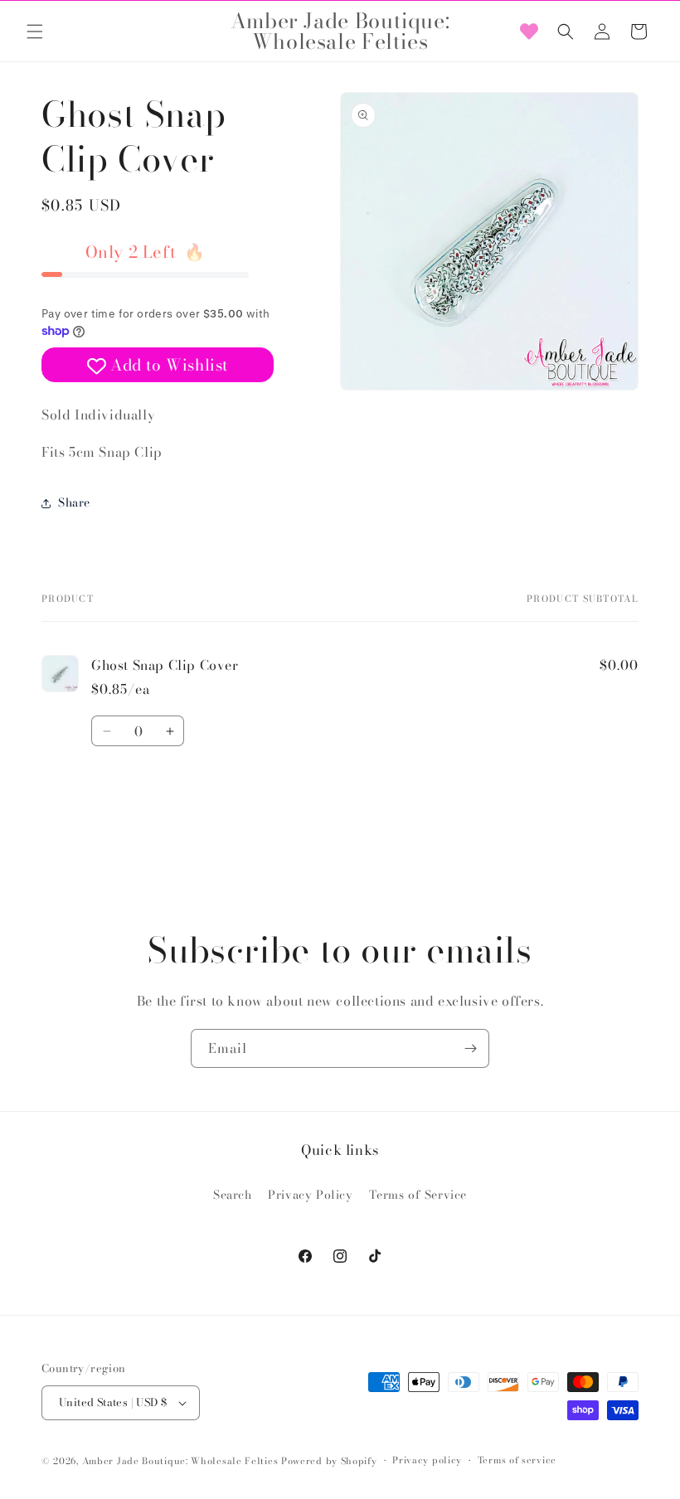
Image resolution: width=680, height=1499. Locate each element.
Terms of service (517, 1460)
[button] (35, 31)
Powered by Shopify (329, 1460)
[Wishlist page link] (529, 31)
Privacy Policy (310, 1195)
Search (232, 1195)
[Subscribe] (470, 1048)
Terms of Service (418, 1195)
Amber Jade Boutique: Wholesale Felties (180, 1460)
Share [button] (74, 502)
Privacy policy (427, 1460)
